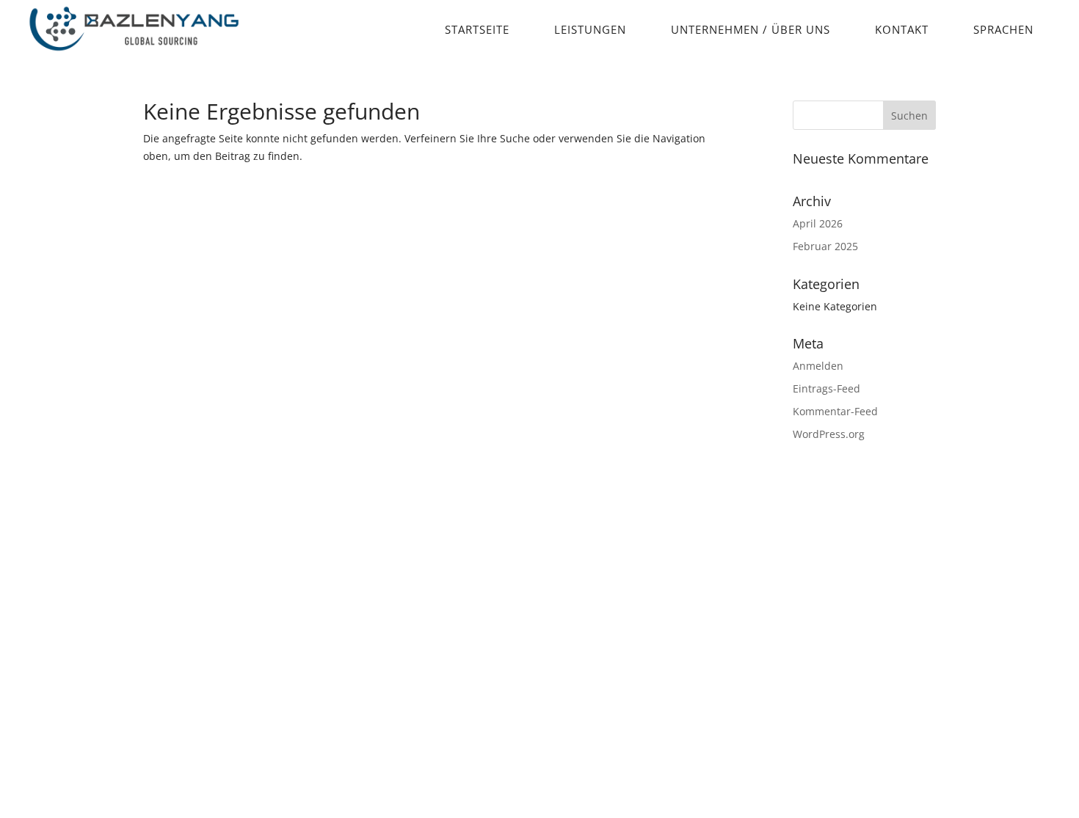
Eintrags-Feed (826, 388)
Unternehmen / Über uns (750, 29)
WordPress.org (829, 434)
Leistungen (590, 29)
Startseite (477, 29)
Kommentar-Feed (835, 411)
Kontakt (902, 29)
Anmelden (818, 366)
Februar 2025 (825, 246)
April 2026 (818, 223)
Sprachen (1003, 29)
